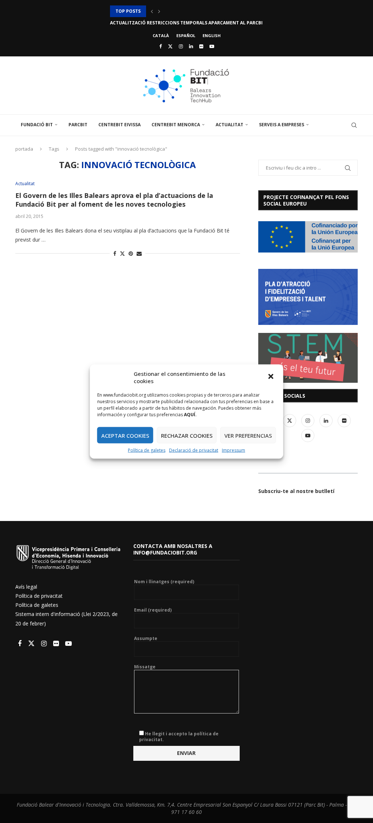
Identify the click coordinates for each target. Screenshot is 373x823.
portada (24, 149)
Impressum (233, 450)
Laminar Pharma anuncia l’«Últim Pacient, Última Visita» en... (187, 23)
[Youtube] (211, 46)
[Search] (354, 125)
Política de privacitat (39, 595)
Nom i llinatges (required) (164, 582)
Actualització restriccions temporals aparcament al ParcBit (188, 11)
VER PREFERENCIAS (248, 435)
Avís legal (26, 586)
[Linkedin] (191, 46)
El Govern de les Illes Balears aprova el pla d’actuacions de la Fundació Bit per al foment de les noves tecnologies (114, 199)
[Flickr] (201, 46)
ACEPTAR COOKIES (125, 435)
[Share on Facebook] (114, 253)
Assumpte (145, 638)
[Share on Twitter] (122, 253)
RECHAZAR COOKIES (187, 435)
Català (161, 35)
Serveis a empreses (281, 125)
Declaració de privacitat (193, 450)
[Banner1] (308, 237)
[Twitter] (170, 46)
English (212, 35)
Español (185, 35)
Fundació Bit (37, 125)
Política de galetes (146, 450)
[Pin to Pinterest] (131, 253)
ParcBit (77, 125)
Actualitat (229, 125)
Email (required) (153, 610)
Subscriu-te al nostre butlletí (296, 491)
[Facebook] (160, 46)
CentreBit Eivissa (119, 125)
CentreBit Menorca (176, 125)
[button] (271, 377)
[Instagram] (181, 46)
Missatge (145, 667)
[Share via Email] (139, 253)
